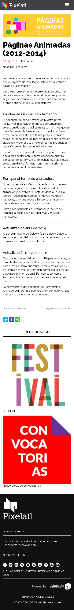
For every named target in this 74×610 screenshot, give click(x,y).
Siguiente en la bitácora (58, 308)
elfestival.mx (28, 541)
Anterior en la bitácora (15, 308)
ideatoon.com (48, 541)
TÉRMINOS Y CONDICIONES (37, 596)
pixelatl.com (10, 541)
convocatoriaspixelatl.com (20, 545)
